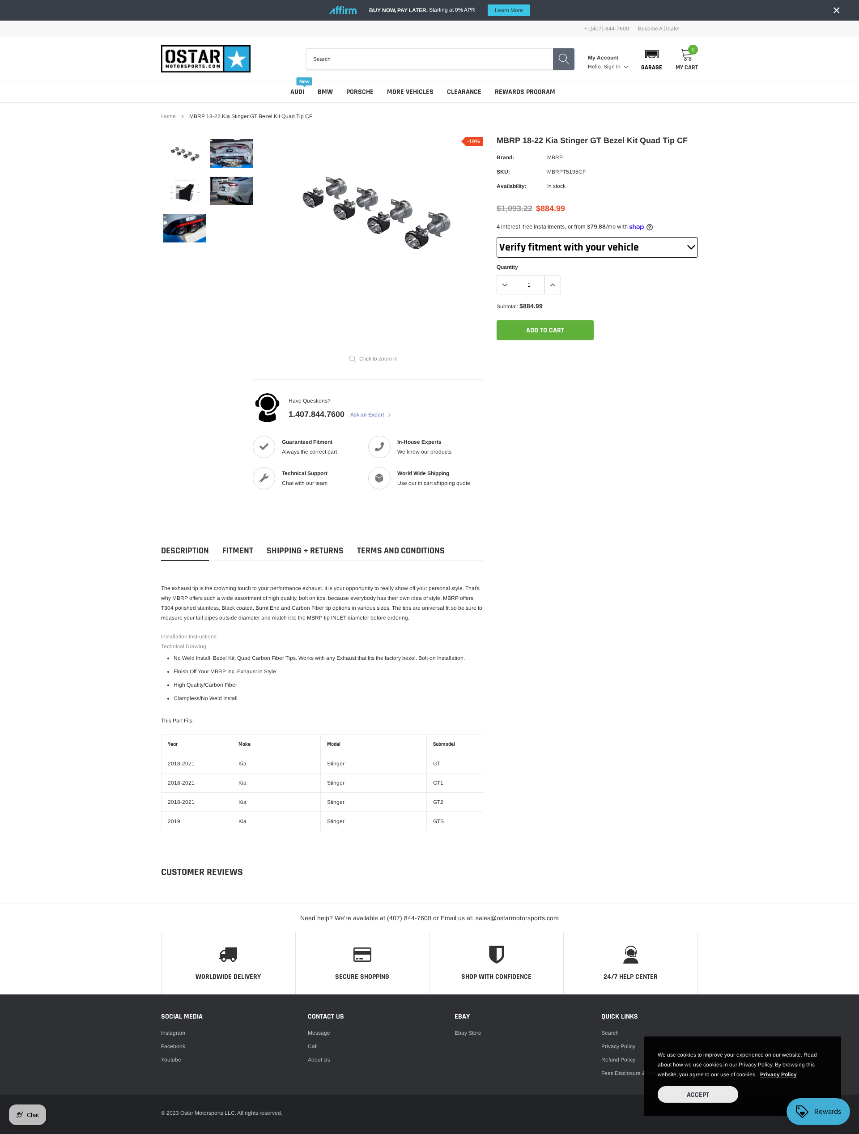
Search (610, 1033)
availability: (512, 186)
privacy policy (778, 1074)
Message (319, 1033)
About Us (319, 1060)
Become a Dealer (659, 28)
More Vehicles (410, 92)
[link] (184, 155)
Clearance (464, 92)
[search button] (563, 59)
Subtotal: (507, 306)
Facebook (173, 1046)
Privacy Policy (618, 1046)
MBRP (555, 157)
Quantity (507, 267)
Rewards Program (525, 92)
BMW (325, 92)
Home (168, 116)
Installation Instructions (189, 636)
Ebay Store (468, 1033)
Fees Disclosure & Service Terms (641, 1073)
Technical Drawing (183, 646)
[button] (651, 59)
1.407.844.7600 (316, 414)
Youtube (171, 1060)
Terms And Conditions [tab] (401, 550)
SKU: (503, 172)
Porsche (360, 92)
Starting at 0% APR (446, 10)
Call (313, 1046)
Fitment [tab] (237, 550)
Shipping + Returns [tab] (305, 550)
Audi (297, 92)
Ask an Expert (367, 415)
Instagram (173, 1033)
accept (698, 1095)
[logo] (206, 58)
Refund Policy (618, 1060)
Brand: (505, 157)
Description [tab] (185, 550)
